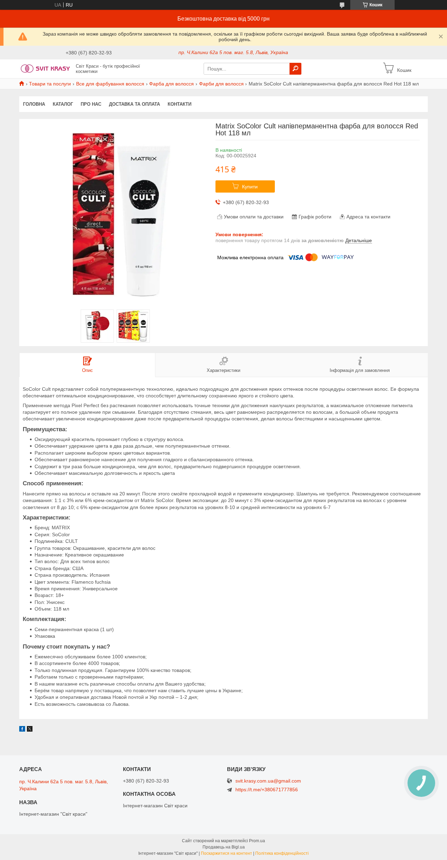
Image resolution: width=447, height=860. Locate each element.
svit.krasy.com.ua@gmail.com (268, 781)
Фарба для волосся (171, 84)
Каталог (63, 104)
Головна (34, 104)
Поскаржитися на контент (226, 853)
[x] (29, 730)
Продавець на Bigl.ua (224, 847)
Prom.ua (257, 840)
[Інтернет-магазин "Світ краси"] (45, 68)
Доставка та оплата (134, 104)
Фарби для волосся (221, 84)
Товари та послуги (50, 84)
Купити (250, 186)
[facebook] (22, 730)
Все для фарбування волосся (110, 84)
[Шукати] (295, 69)
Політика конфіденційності (282, 853)
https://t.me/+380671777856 (266, 789)
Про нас (91, 104)
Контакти (179, 104)
